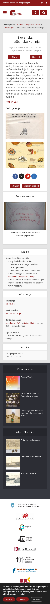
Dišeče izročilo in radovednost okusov (25, 282)
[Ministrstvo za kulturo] (25, 506)
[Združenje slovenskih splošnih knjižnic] (25, 549)
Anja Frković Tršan (14, 323)
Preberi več (12, 101)
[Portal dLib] (25, 538)
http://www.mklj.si (14, 313)
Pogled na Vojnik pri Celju (31, 457)
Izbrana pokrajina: (16, 2)
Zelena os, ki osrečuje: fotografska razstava (30, 395)
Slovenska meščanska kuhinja (21, 276)
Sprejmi (9, 599)
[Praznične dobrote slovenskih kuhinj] (25, 155)
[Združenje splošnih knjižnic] (25, 580)
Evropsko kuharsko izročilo (20, 261)
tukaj (22, 594)
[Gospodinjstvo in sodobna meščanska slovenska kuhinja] (25, 126)
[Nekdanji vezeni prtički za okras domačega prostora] (25, 215)
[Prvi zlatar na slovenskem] (13, 446)
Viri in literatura (15, 285)
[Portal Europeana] (25, 527)
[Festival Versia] (13, 383)
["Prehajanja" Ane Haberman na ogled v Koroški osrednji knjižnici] (13, 416)
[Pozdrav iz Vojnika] (13, 479)
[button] (38, 222)
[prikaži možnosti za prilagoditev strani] (42, 2)
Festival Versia (26, 377)
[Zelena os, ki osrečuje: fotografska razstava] (13, 400)
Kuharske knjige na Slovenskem (22, 273)
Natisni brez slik (32, 186)
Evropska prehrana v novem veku (26, 270)
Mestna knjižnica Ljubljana (29, 50)
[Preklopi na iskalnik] (43, 12)
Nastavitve (36, 599)
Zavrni (22, 599)
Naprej (35, 57)
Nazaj (14, 57)
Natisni (15, 186)
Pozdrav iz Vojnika (28, 473)
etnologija (10, 303)
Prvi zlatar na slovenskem (31, 440)
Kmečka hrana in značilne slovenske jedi (26, 279)
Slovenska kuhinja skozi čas (18, 258)
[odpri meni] (5, 12)
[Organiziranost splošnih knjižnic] (25, 516)
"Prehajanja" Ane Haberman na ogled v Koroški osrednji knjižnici (32, 413)
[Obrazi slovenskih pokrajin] (25, 559)
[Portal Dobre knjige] (25, 570)
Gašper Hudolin (30, 323)
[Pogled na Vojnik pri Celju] (13, 463)
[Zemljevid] (35, 12)
